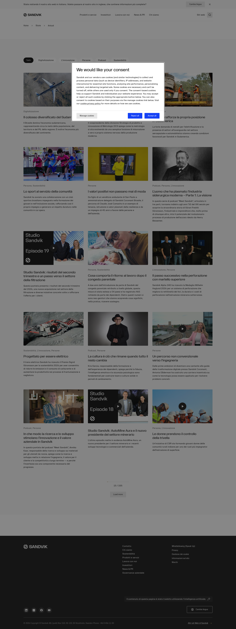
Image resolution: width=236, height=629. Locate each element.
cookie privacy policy (90, 103)
